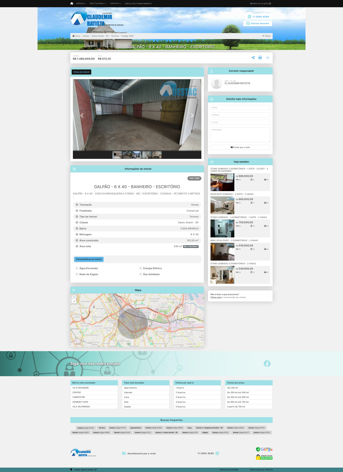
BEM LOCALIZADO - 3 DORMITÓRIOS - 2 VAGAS (234, 240)
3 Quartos (181, 397)
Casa (126, 397)
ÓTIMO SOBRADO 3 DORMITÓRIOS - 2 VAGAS (233, 263)
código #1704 (118, 428)
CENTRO (76, 392)
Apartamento (130, 387)
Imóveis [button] (80, 3)
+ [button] (74, 297)
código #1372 (143, 432)
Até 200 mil (232, 387)
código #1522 (220, 432)
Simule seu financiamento (138, 4)
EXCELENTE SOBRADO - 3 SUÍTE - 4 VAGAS (231, 194)
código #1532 (122, 432)
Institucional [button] (97, 3)
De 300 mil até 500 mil (238, 397)
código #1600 (175, 428)
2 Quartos (180, 392)
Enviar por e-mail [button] (241, 147)
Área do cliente (260, 4)
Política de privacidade (229, 470)
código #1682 (101, 432)
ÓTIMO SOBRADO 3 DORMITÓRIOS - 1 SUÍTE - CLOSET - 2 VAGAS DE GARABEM (239, 169)
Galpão (127, 406)
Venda (86, 36)
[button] (82, 115)
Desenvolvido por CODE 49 (261, 470)
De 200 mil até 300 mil (238, 392)
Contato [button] (114, 3)
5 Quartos (180, 406)
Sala (126, 402)
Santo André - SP (100, 36)
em (209, 428)
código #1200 (86, 428)
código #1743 (256, 428)
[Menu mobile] (71, 3)
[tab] (81, 72)
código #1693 (80, 432)
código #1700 (262, 432)
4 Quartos (181, 402)
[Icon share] (267, 363)
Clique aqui (215, 297)
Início (77, 36)
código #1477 (241, 432)
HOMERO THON (80, 402)
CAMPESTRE (78, 397)
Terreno (115, 36)
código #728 (190, 432)
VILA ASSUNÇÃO (80, 387)
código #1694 (236, 428)
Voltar (267, 36)
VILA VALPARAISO (81, 406)
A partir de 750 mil (236, 406)
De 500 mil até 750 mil (238, 402)
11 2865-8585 (261, 16)
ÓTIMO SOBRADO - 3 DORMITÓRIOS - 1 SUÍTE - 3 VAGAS (238, 217)
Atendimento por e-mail (141, 453)
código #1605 (154, 428)
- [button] (74, 301)
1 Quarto (180, 387)
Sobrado (128, 392)
